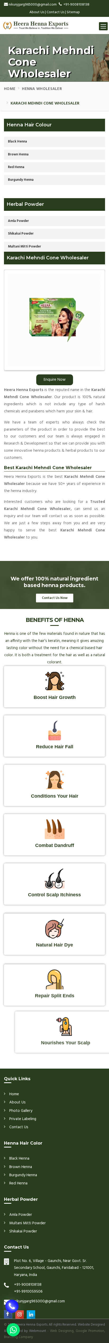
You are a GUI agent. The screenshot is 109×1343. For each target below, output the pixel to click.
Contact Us (55, 12)
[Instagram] (19, 1314)
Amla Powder (18, 221)
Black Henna (17, 141)
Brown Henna (18, 154)
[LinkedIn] (31, 1314)
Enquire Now (55, 380)
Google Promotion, (90, 1331)
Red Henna (16, 167)
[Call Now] (12, 1309)
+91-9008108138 (76, 5)
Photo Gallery (20, 1111)
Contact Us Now (54, 598)
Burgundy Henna (21, 180)
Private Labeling (22, 1119)
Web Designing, (62, 1331)
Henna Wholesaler (42, 89)
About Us (36, 12)
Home (9, 89)
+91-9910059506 (28, 1291)
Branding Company (18, 1337)
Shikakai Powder (21, 233)
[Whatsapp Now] (13, 1329)
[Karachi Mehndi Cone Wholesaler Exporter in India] (54, 322)
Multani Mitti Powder (24, 246)
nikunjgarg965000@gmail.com (33, 5)
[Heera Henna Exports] (34, 23)
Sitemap (73, 12)
